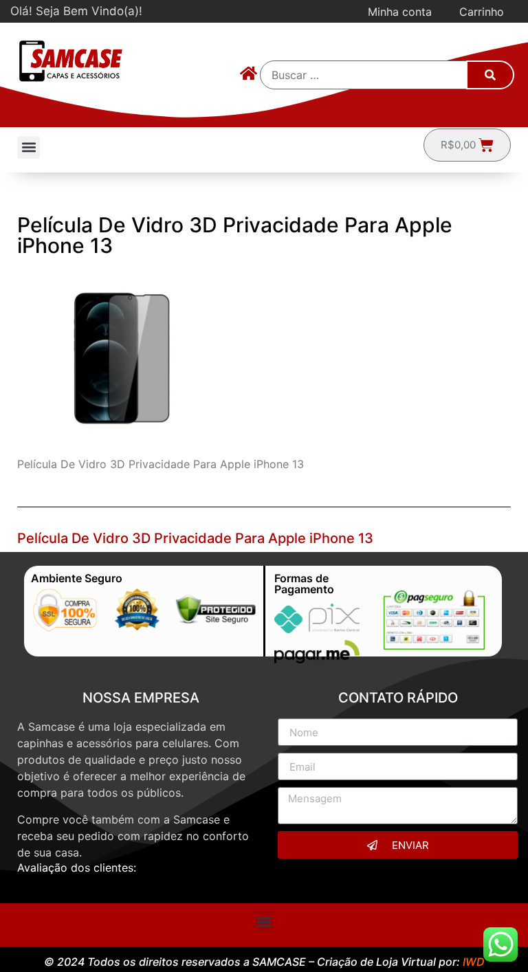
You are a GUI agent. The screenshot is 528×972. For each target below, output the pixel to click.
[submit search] (490, 74)
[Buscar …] (364, 74)
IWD (474, 962)
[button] (28, 147)
